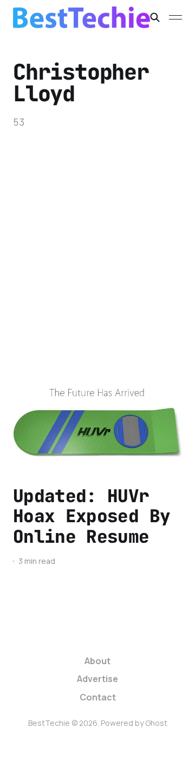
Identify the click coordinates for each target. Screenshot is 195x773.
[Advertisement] (97, 232)
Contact (98, 697)
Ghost (156, 723)
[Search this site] (155, 17)
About (97, 661)
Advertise (97, 679)
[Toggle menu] (175, 17)
